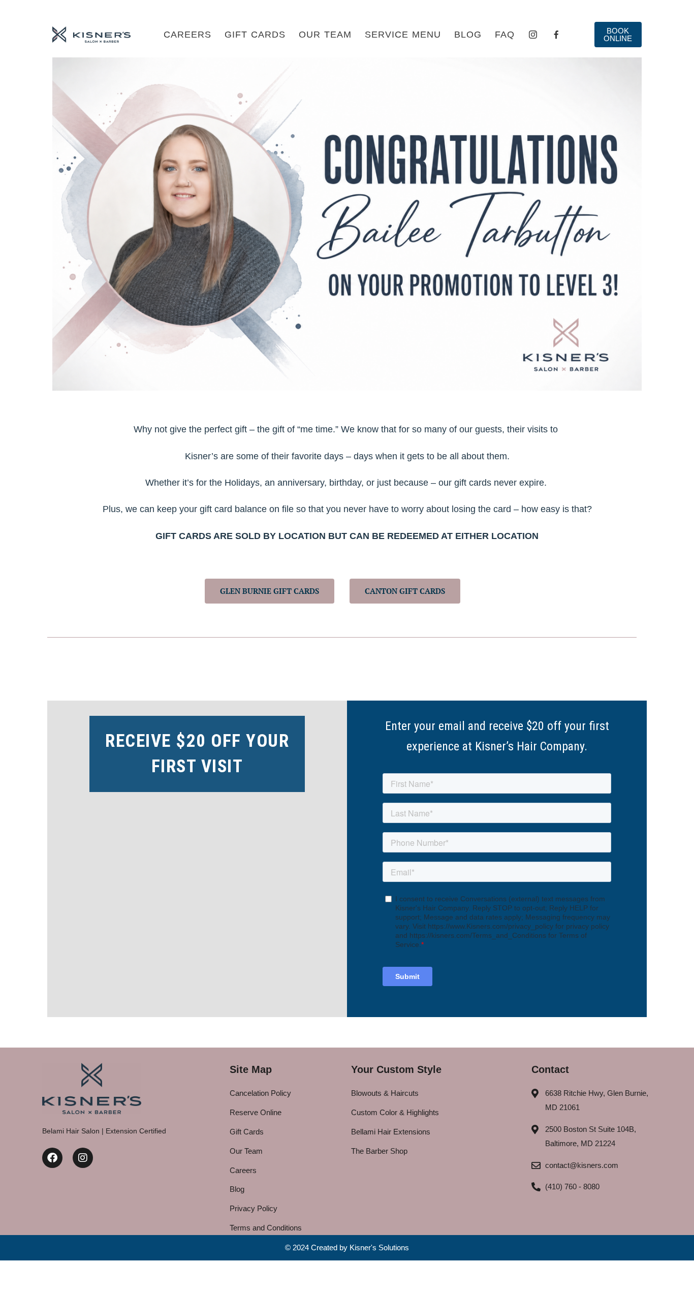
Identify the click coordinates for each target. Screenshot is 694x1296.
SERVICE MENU (403, 34)
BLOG (468, 34)
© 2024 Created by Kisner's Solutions (347, 1247)
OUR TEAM (325, 34)
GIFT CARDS (255, 34)
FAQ (505, 34)
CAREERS (187, 34)
